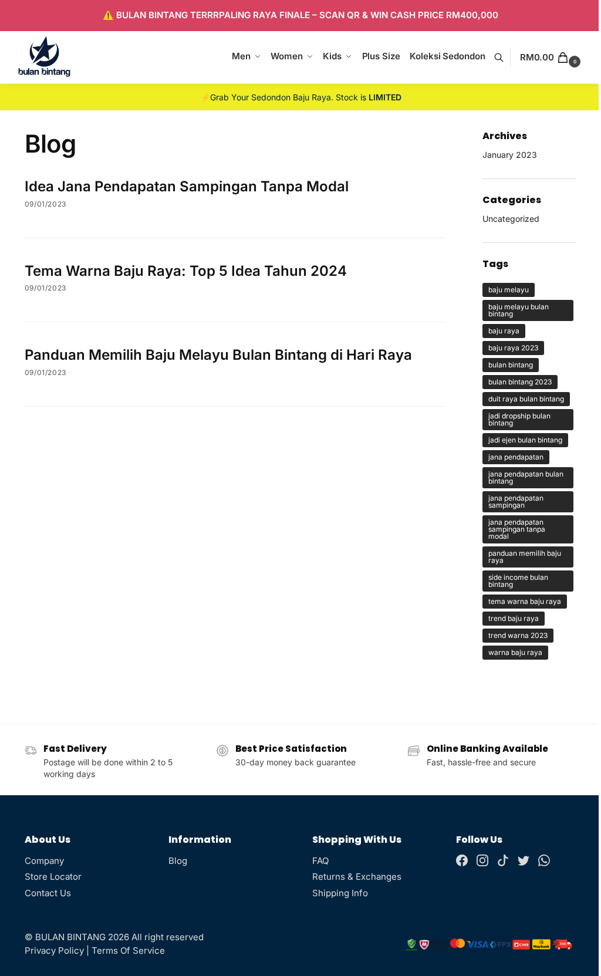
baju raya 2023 (513, 347)
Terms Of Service (128, 950)
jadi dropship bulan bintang (519, 419)
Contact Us (48, 893)
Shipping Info (340, 893)
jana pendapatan (515, 456)
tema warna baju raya (524, 601)
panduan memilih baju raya (524, 557)
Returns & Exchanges (356, 876)
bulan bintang (510, 364)
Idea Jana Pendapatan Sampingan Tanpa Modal (187, 186)
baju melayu (508, 289)
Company (44, 860)
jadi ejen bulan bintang (525, 439)
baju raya (503, 330)
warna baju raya (515, 652)
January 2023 (509, 155)
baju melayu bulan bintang (518, 310)
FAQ (320, 860)
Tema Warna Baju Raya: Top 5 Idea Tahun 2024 (186, 270)
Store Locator (53, 876)
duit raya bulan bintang (526, 398)
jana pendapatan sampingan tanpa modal (516, 529)
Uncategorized (510, 219)
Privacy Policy (54, 950)
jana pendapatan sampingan (515, 501)
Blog (177, 860)
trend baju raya (513, 618)
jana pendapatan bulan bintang (525, 477)
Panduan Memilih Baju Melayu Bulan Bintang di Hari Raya (218, 354)
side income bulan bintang (518, 581)
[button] (551, 57)
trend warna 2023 (518, 635)
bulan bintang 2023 (520, 381)
